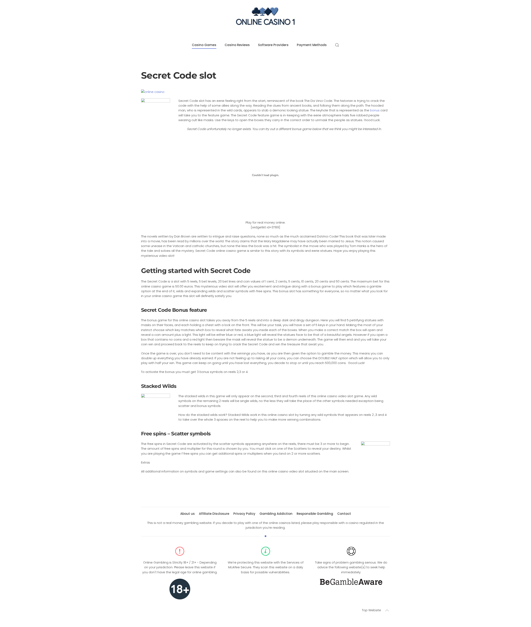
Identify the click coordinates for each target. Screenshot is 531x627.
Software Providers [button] (273, 45)
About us (187, 513)
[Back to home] (265, 17)
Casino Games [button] (204, 45)
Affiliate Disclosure (214, 513)
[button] (337, 45)
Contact (344, 513)
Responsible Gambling (315, 513)
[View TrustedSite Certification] (265, 584)
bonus (375, 110)
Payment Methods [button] (312, 45)
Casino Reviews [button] (237, 45)
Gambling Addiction (275, 513)
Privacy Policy (244, 513)
